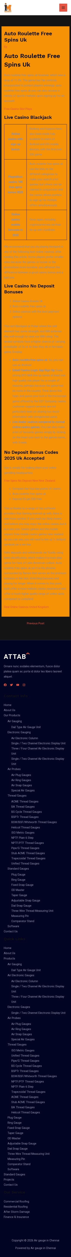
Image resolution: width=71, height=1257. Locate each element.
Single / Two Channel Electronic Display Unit (38, 743)
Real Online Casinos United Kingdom (26, 607)
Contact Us (11, 931)
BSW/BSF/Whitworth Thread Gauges (34, 822)
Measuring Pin (20, 916)
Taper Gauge (19, 895)
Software (13, 926)
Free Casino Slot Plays (18, 109)
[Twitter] (11, 684)
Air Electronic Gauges (21, 975)
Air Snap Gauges (21, 785)
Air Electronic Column (24, 738)
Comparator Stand (22, 921)
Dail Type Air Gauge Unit (26, 727)
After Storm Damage (17, 1212)
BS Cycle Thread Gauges (26, 812)
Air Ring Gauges (21, 780)
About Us (9, 710)
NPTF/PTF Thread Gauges (27, 843)
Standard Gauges (18, 868)
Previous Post (35, 623)
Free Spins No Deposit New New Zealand (29, 480)
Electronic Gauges (19, 1007)
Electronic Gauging (19, 732)
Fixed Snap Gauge (22, 885)
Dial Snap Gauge (21, 905)
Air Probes (14, 769)
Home (7, 705)
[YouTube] (17, 684)
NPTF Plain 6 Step (22, 837)
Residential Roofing (16, 1206)
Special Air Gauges (23, 790)
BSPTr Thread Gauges (25, 817)
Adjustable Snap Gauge (25, 900)
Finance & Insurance (16, 1217)
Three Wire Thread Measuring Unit (32, 911)
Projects (9, 1179)
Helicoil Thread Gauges (25, 827)
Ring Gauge (18, 879)
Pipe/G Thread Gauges (25, 848)
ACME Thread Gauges (24, 801)
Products (9, 958)
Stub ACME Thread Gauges (28, 853)
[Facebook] (5, 684)
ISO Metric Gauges (22, 832)
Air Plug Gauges (21, 775)
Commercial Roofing (16, 1201)
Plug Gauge (18, 874)
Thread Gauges (17, 795)
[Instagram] (24, 684)
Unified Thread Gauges (25, 863)
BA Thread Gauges (23, 806)
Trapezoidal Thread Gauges (28, 858)
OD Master (17, 890)
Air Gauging (15, 721)
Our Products (12, 715)
